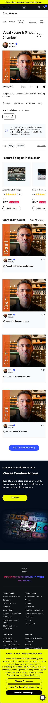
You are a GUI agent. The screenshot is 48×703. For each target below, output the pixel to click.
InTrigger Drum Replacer (12, 613)
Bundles (28, 603)
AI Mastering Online (10, 648)
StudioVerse (29, 607)
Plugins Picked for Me (11, 645)
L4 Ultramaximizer (9, 603)
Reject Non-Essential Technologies (24, 687)
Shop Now (37, 2)
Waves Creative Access (33, 597)
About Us (28, 645)
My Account (7, 638)
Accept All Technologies (24, 693)
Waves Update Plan (10, 641)
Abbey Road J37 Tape (11, 190)
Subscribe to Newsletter (34, 638)
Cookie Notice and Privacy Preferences (24, 675)
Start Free (15, 498)
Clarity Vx (6, 607)
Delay (11, 146)
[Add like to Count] (44, 259)
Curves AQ (7, 600)
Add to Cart (11, 208)
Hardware (28, 620)
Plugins (27, 600)
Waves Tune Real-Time (11, 597)
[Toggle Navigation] (3, 7)
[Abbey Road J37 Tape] (16, 174)
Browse (12, 21)
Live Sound (29, 617)
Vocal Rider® (8, 610)
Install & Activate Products (34, 613)
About (4, 21)
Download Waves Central (34, 610)
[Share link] (31, 86)
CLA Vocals (7, 617)
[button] (43, 698)
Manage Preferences (24, 681)
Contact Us (29, 641)
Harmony (20, 146)
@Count (12, 46)
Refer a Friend (30, 624)
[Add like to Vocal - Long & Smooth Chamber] (41, 103)
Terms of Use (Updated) (33, 648)
